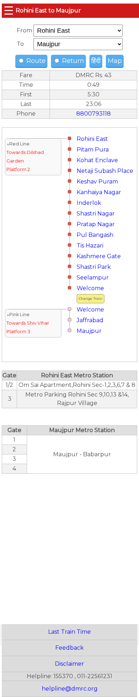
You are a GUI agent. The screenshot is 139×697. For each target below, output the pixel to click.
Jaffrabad (90, 320)
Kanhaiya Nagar (99, 192)
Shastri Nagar (96, 213)
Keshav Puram (97, 181)
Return (72, 61)
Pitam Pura (93, 149)
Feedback (69, 647)
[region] (69, 545)
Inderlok (89, 202)
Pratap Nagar (96, 224)
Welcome (90, 288)
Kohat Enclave (97, 160)
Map (115, 61)
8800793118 (93, 113)
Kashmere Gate (99, 256)
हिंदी (96, 61)
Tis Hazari (90, 245)
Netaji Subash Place (105, 170)
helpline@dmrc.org (70, 688)
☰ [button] (9, 10)
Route (35, 61)
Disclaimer (69, 663)
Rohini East (92, 138)
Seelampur (93, 277)
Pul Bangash (95, 235)
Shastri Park (94, 267)
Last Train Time (69, 631)
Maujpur (89, 331)
